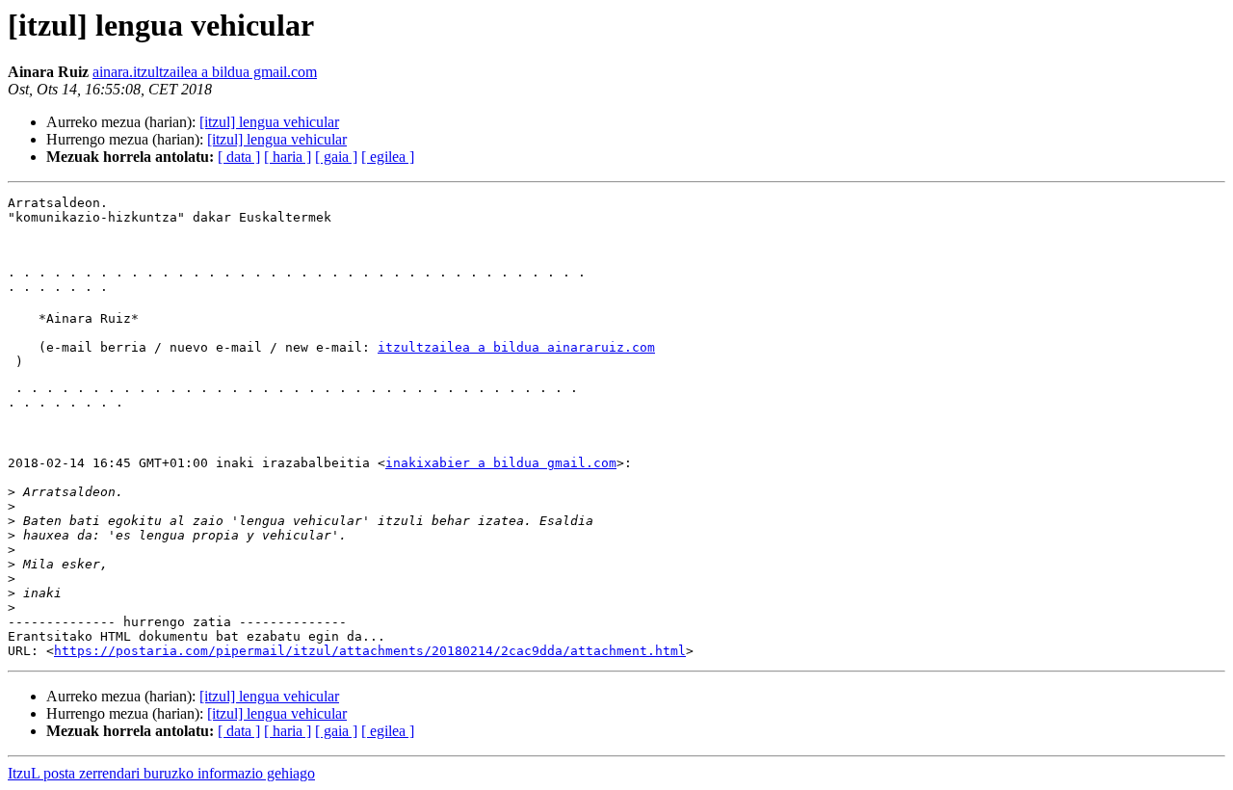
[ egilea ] (387, 156)
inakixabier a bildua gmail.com (500, 463)
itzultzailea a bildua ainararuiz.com (516, 347)
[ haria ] (287, 156)
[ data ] (239, 156)
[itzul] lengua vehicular (269, 122)
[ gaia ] (336, 156)
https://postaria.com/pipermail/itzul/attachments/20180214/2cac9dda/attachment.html (370, 651)
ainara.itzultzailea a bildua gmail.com (204, 72)
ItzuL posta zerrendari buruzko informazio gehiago (161, 773)
